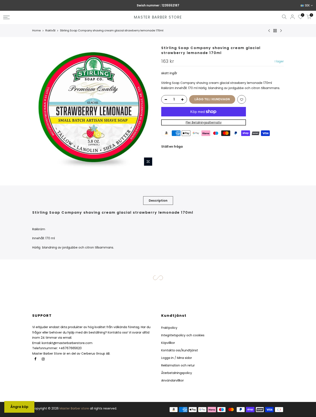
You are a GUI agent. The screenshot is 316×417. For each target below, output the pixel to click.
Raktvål (50, 30)
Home (36, 30)
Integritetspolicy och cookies (182, 335)
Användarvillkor (172, 380)
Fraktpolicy (169, 328)
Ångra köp (19, 407)
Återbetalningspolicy (176, 373)
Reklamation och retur (178, 365)
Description (158, 200)
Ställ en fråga (172, 146)
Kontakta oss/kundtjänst (179, 350)
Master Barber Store (158, 17)
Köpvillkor (168, 343)
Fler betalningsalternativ (204, 122)
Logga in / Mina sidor (176, 358)
